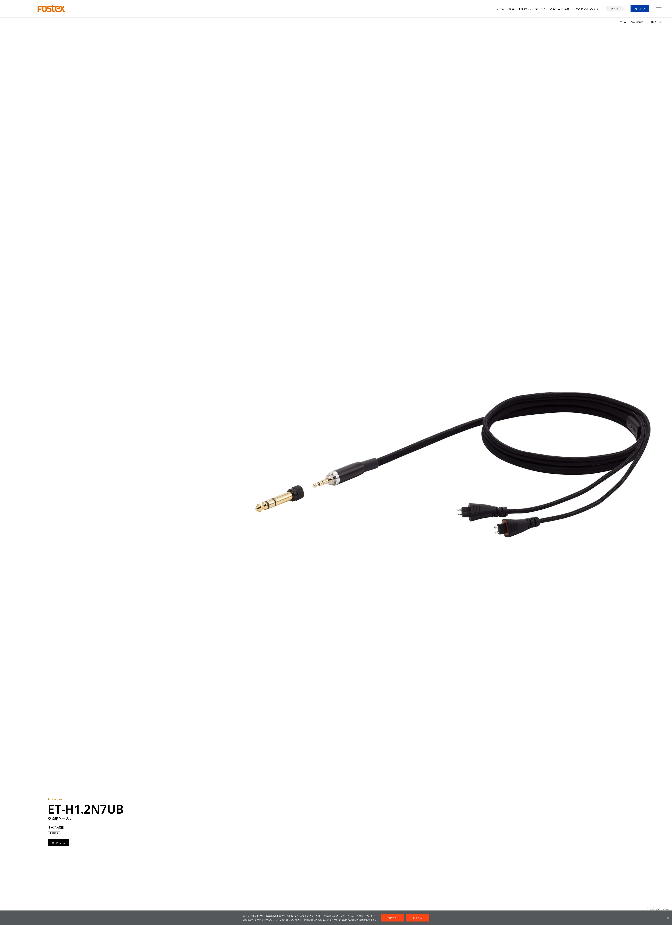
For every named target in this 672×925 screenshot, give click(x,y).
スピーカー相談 (559, 8)
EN (617, 9)
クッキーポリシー (259, 919)
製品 (512, 8)
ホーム (501, 8)
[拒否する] (667, 918)
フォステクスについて (586, 8)
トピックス (525, 8)
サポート (540, 8)
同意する (392, 917)
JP (612, 9)
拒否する (417, 917)
